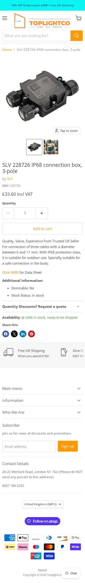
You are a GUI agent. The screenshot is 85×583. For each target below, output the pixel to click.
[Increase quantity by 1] (42, 213)
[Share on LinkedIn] (22, 333)
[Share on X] (14, 333)
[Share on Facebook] (5, 333)
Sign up (67, 446)
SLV (10, 178)
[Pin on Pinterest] (31, 333)
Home (7, 50)
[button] (34, 147)
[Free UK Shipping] (31, 353)
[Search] (76, 35)
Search (42, 570)
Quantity (9, 203)
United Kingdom (40, 504)
